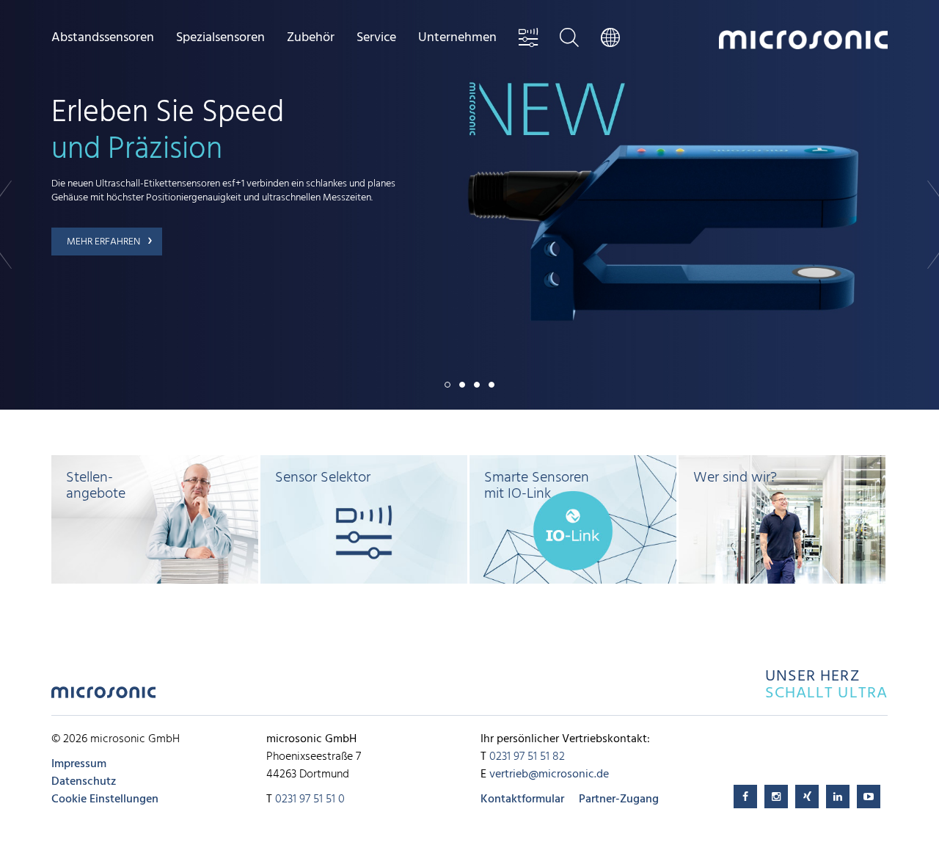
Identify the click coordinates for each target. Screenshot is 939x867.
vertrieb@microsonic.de (549, 774)
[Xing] (807, 796)
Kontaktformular (522, 799)
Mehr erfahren (103, 241)
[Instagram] (776, 796)
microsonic (103, 696)
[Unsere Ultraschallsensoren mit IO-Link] (573, 519)
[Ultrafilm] (782, 519)
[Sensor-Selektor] (363, 519)
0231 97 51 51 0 (310, 799)
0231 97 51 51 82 (527, 756)
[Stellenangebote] (154, 519)
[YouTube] (868, 796)
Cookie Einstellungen (104, 799)
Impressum (78, 764)
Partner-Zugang (619, 799)
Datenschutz (83, 781)
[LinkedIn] (838, 796)
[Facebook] (745, 796)
